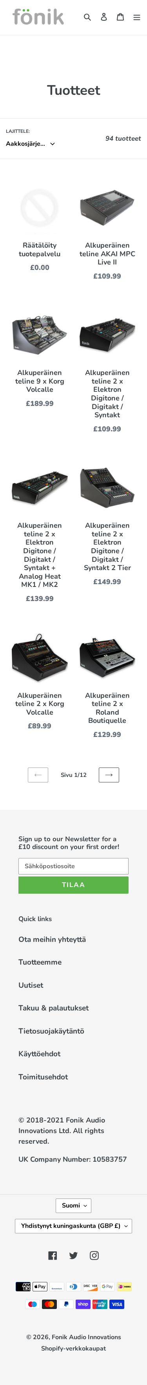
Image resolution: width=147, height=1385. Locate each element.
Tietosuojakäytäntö (51, 1031)
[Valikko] (137, 16)
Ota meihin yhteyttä (52, 939)
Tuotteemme (40, 962)
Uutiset (30, 985)
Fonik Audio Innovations (86, 1337)
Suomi (71, 1205)
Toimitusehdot (43, 1077)
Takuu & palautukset (53, 1008)
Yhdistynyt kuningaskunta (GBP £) (71, 1226)
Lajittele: (18, 131)
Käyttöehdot (39, 1054)
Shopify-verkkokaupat (73, 1348)
